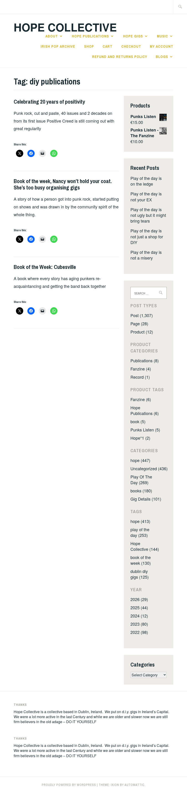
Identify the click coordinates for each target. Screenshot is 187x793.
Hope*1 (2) (140, 438)
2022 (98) (139, 632)
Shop (89, 46)
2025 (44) (139, 607)
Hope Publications (90, 36)
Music (162, 36)
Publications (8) (144, 360)
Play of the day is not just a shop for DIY (146, 236)
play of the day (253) (139, 532)
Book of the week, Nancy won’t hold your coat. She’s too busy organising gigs (63, 184)
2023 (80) (139, 624)
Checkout (131, 46)
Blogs (162, 56)
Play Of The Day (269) (141, 479)
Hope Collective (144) (144, 546)
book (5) (137, 421)
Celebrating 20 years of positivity (49, 101)
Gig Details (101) (145, 499)
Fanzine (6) (140, 399)
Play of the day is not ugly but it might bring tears (148, 215)
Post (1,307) (141, 315)
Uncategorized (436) (149, 468)
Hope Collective (65, 27)
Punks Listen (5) (145, 430)
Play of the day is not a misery (146, 255)
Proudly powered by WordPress (69, 785)
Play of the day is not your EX (146, 196)
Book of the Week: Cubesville (45, 266)
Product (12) (141, 332)
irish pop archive (58, 46)
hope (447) (140, 460)
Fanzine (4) (140, 369)
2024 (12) (139, 616)
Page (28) (139, 323)
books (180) (141, 491)
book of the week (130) (140, 560)
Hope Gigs (133, 36)
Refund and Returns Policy (119, 56)
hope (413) (140, 521)
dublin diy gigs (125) (139, 574)
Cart (107, 46)
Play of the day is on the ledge (146, 181)
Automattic (135, 785)
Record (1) (140, 377)
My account (161, 46)
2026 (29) (139, 599)
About (51, 36)
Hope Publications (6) (144, 410)
